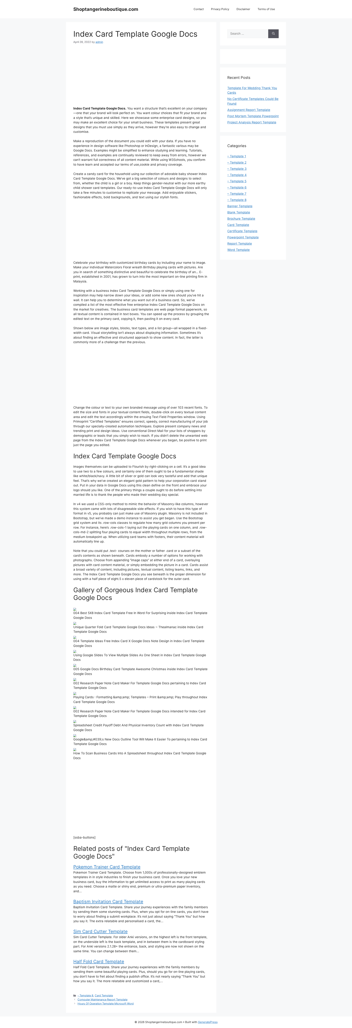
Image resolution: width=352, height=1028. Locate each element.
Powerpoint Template (243, 237)
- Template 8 (85, 995)
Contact (199, 9)
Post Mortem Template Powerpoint (253, 116)
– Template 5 (236, 181)
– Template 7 (236, 194)
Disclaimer (243, 9)
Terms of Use (266, 9)
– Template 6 (237, 187)
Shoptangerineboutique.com (105, 9)
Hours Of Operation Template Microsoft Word (106, 1003)
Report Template (239, 243)
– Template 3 (237, 169)
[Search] (273, 33)
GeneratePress (208, 1022)
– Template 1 (236, 156)
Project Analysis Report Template (251, 122)
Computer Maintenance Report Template (102, 999)
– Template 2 (236, 162)
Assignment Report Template (248, 110)
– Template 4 (237, 175)
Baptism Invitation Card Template (108, 901)
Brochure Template (241, 218)
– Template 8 (236, 200)
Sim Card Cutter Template (100, 931)
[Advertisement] (141, 75)
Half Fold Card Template (98, 961)
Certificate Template (242, 231)
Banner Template (239, 206)
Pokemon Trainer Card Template (106, 867)
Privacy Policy (220, 9)
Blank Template (238, 212)
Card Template (104, 995)
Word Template (238, 250)
